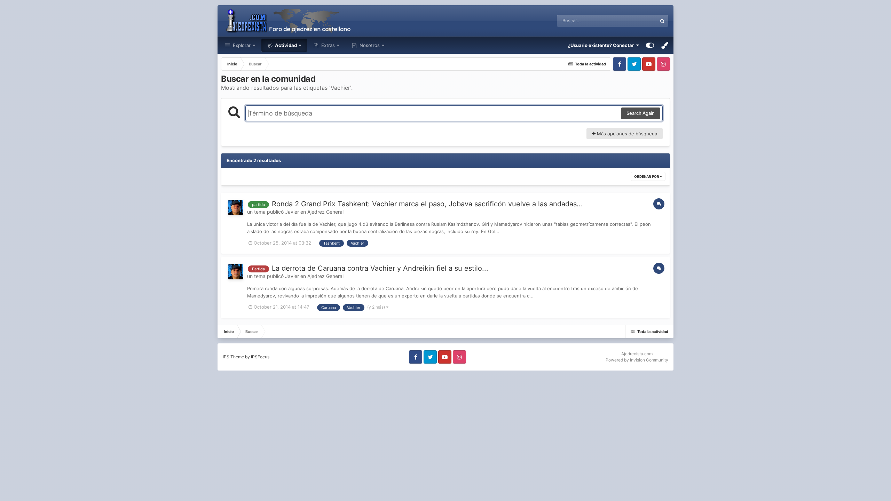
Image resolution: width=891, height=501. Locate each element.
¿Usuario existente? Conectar (602, 45)
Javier (292, 212)
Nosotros (369, 45)
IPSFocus (260, 356)
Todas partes (634, 20)
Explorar (241, 45)
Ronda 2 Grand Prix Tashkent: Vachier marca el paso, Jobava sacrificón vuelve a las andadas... (427, 204)
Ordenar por (647, 176)
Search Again (640, 113)
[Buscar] (662, 21)
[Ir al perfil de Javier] (235, 207)
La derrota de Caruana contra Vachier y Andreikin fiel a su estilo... (380, 268)
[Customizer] (649, 45)
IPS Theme (233, 356)
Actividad (285, 45)
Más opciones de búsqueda (626, 133)
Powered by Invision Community (637, 360)
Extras (328, 45)
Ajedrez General (325, 212)
